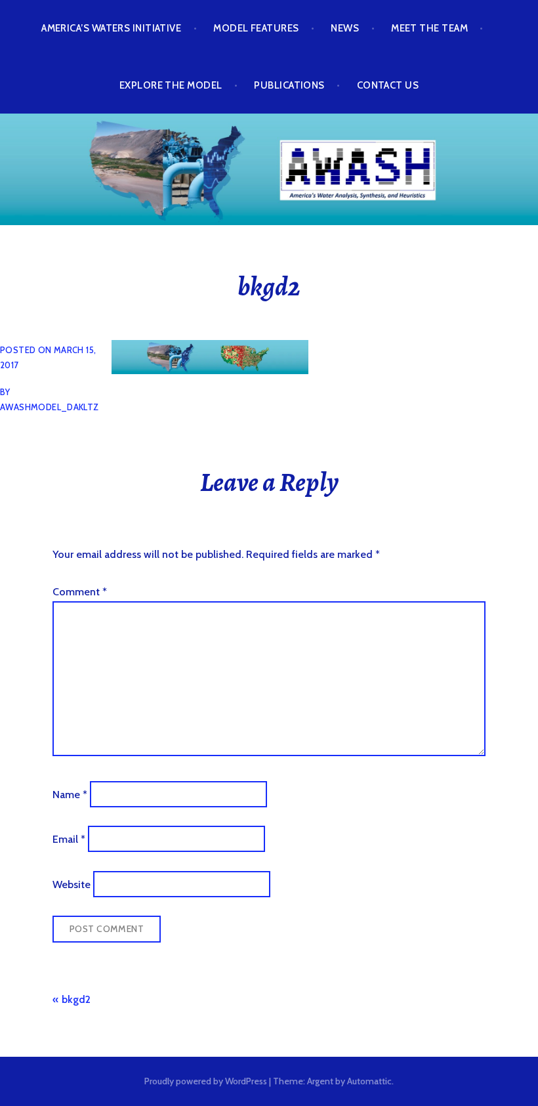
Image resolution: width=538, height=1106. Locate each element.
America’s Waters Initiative (111, 28)
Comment (79, 591)
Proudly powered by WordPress (205, 1081)
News (345, 28)
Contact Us (388, 85)
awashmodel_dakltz (49, 407)
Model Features (256, 28)
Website (71, 884)
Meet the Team (429, 28)
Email (68, 839)
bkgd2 (76, 999)
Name (69, 794)
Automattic (369, 1081)
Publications (289, 85)
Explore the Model (170, 85)
